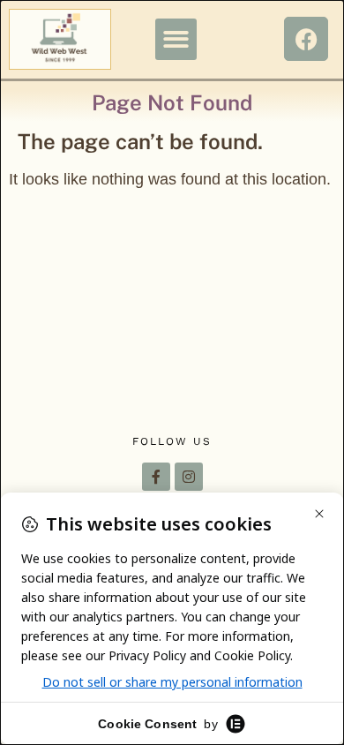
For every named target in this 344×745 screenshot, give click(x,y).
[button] (176, 39)
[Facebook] (306, 39)
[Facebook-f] (156, 477)
